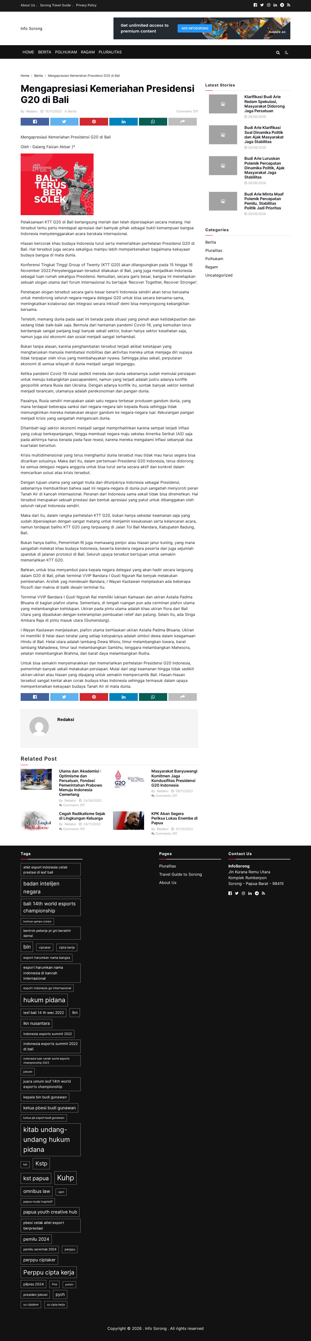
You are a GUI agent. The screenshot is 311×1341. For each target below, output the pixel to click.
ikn (75, 1012)
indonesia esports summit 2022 (47, 1034)
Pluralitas (110, 52)
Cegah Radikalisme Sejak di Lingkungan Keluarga (82, 816)
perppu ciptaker (39, 1259)
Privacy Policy (86, 5)
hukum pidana (44, 1000)
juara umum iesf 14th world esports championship (47, 1084)
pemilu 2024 (36, 1239)
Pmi (54, 1284)
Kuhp (65, 1177)
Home (28, 52)
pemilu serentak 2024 (39, 1249)
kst (25, 1164)
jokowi (27, 1071)
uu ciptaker (31, 1304)
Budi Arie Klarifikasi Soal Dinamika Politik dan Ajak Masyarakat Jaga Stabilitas (264, 134)
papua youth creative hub (50, 1211)
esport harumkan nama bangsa (46, 957)
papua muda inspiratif (37, 1201)
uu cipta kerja (56, 1304)
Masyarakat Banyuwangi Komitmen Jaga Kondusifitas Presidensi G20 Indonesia (174, 778)
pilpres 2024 (33, 1284)
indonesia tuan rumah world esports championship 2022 (46, 1060)
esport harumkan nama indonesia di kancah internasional (43, 973)
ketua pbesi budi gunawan (49, 1107)
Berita (44, 52)
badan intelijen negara (41, 887)
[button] (278, 52)
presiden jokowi (35, 1295)
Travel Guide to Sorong (180, 874)
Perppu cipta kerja (48, 1272)
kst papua (36, 1178)
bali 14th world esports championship (49, 907)
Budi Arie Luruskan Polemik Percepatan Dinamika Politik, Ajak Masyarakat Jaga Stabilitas (264, 167)
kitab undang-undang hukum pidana (46, 1140)
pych (60, 1294)
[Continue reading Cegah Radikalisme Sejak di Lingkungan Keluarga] (36, 821)
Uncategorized (219, 275)
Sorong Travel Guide (55, 5)
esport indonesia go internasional (47, 988)
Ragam (88, 52)
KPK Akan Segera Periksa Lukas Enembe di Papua (174, 818)
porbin (69, 1284)
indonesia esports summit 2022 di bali (50, 1046)
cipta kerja (67, 947)
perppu (70, 1249)
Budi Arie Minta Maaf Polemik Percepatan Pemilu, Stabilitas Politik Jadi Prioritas (264, 201)
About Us (28, 5)
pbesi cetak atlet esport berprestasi (43, 1225)
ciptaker (45, 947)
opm (61, 1192)
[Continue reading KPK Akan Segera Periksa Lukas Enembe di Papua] (128, 820)
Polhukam (66, 52)
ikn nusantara (36, 1023)
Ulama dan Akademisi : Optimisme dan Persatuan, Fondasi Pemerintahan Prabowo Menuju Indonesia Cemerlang (80, 783)
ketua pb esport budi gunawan (43, 1118)
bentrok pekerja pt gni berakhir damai (47, 933)
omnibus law (36, 1191)
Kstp (41, 1163)
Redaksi (32, 111)
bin (27, 946)
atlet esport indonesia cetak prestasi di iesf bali (45, 869)
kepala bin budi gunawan (45, 1097)
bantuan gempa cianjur (37, 921)
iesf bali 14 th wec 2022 (43, 1012)
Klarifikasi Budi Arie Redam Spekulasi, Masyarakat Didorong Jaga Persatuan (264, 103)
